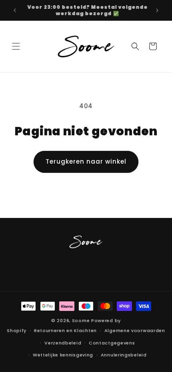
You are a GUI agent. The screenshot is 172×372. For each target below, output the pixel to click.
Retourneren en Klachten (65, 330)
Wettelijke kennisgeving (63, 355)
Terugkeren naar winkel (86, 161)
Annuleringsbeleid (124, 355)
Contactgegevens (112, 343)
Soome (81, 320)
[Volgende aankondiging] (157, 10)
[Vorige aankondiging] (15, 10)
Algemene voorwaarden (134, 330)
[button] (16, 46)
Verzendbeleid (62, 343)
